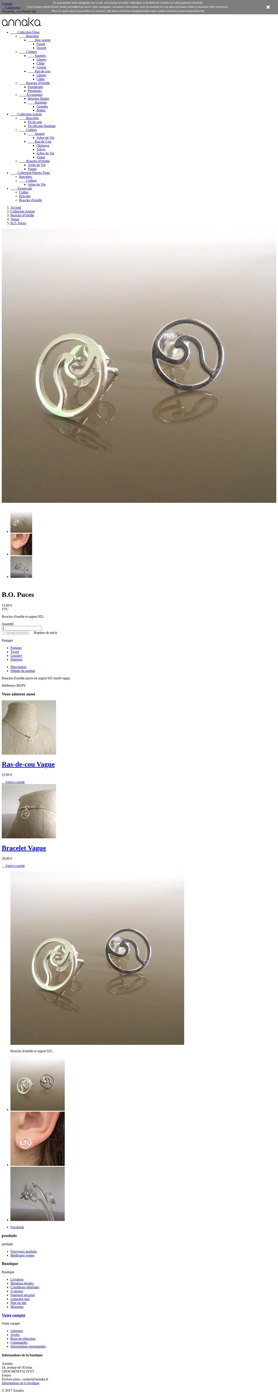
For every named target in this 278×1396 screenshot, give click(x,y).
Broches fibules (38, 98)
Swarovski (21, 188)
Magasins (16, 1307)
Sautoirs (37, 55)
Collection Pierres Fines (30, 173)
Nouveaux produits (23, 1251)
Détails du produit (22, 671)
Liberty (41, 59)
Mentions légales (21, 1283)
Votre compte (13, 1315)
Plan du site (18, 1303)
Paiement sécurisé (22, 1295)
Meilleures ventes (22, 1255)
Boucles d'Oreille (34, 83)
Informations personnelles (28, 1346)
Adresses (16, 1331)
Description (18, 667)
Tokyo (40, 149)
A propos (16, 1291)
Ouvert (41, 48)
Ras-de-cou (39, 71)
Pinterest (16, 659)
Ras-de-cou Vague (28, 764)
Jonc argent (39, 40)
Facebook (17, 1227)
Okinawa (42, 145)
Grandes (42, 106)
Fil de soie (35, 122)
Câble (40, 63)
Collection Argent (26, 114)
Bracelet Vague (24, 848)
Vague (40, 157)
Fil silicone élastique (42, 126)
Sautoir (36, 134)
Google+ (16, 655)
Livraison (16, 1279)
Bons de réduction (22, 1338)
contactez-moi (20, 1299)
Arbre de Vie (45, 137)
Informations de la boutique (20, 1383)
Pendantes (35, 91)
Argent (41, 67)
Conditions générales (24, 1287)
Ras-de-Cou (39, 141)
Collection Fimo (25, 32)
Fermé (40, 44)
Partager (16, 648)
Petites (40, 110)
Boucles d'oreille (30, 200)
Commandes (19, 1342)
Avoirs (15, 1335)
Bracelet (24, 196)
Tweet (14, 652)
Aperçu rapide (13, 782)
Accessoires (30, 95)
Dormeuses (35, 87)
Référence (9, 685)
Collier (23, 192)
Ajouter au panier (15, 632)
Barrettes (37, 102)
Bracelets (29, 36)
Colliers (28, 52)
